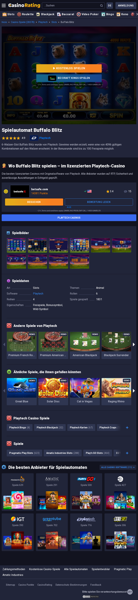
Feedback (95, 584)
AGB (69, 207)
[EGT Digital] (120, 492)
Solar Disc (53, 401)
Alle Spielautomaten (76, 569)
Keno (124, 14)
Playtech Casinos (69, 217)
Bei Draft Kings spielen (73, 78)
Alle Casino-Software (116, 467)
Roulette (28, 14)
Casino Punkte (26, 584)
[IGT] (18, 532)
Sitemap (10, 584)
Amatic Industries (13, 575)
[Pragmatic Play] (18, 492)
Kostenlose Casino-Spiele (44, 569)
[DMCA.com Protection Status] (90, 596)
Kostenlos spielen (70, 68)
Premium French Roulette (22, 355)
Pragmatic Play (123, 569)
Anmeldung (126, 5)
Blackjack (47, 14)
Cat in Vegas (85, 401)
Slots (11, 14)
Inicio (4, 22)
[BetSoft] (120, 532)
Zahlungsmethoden (14, 569)
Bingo (110, 14)
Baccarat (68, 14)
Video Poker (90, 14)
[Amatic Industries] (52, 492)
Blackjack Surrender (116, 355)
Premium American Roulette (54, 355)
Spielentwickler (101, 569)
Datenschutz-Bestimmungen (71, 584)
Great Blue (21, 401)
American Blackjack (85, 355)
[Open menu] (4, 5)
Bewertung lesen (99, 202)
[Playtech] (86, 532)
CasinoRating (44, 584)
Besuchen (34, 202)
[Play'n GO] (86, 492)
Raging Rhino (116, 401)
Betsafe (69, 191)
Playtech (43, 22)
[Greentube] (52, 532)
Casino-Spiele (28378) (22, 22)
